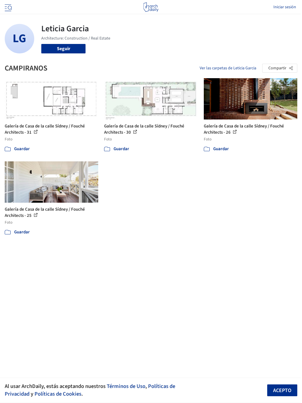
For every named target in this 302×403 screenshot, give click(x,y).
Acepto (282, 390)
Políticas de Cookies (58, 394)
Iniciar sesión (284, 7)
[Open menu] (8, 7)
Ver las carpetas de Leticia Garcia (228, 68)
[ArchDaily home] (150, 7)
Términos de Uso (126, 386)
